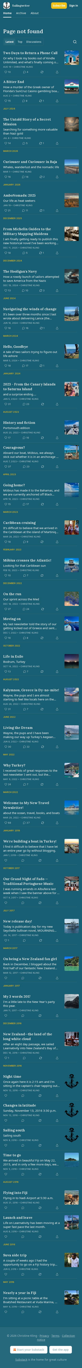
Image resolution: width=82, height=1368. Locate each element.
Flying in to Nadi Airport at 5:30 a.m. (28, 1198)
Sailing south (14, 1130)
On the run (12, 594)
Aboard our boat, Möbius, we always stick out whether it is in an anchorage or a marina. (31, 455)
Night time (12, 1076)
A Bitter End (13, 82)
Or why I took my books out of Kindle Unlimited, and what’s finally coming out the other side (31, 60)
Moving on (12, 619)
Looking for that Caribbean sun (24, 565)
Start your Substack (30, 1349)
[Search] (75, 42)
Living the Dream (18, 727)
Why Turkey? (14, 765)
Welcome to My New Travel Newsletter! (26, 805)
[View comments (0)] (22, 860)
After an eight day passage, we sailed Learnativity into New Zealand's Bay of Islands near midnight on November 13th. (29, 1046)
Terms (55, 1336)
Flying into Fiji (15, 1193)
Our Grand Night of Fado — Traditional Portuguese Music (28, 881)
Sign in (73, 5)
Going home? (14, 485)
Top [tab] (20, 42)
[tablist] (23, 42)
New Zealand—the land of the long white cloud (27, 1036)
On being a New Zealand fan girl (30, 959)
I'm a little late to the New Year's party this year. (29, 1004)
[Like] (5, 860)
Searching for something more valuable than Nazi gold (30, 131)
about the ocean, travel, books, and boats (31, 813)
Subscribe (59, 5)
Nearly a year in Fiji (19, 1293)
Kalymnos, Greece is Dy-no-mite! (31, 690)
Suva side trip (15, 1255)
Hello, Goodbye (15, 346)
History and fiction (19, 422)
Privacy (44, 1336)
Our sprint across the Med (21, 599)
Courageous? (14, 447)
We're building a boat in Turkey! (29, 841)
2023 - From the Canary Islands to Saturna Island (29, 386)
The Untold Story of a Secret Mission (27, 121)
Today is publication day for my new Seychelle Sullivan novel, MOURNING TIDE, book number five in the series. (28, 928)
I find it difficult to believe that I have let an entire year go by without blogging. (30, 848)
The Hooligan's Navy (20, 271)
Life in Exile (13, 656)
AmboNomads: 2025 (19, 195)
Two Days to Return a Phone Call (30, 53)
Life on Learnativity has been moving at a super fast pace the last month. (31, 1225)
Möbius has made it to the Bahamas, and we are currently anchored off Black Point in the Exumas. (31, 492)
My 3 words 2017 (16, 996)
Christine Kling (23, 66)
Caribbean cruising (19, 523)
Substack (21, 1359)
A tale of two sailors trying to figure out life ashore (30, 354)
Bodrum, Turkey (14, 662)
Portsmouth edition (16, 428)
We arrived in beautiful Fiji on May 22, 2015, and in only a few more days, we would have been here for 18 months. (29, 1162)
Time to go (12, 1155)
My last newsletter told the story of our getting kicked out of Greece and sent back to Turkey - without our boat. (30, 626)
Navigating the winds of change (30, 309)
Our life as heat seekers (19, 201)
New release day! (17, 921)
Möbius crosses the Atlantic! (27, 560)
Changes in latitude (19, 1105)
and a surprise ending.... (19, 394)
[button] (7, 13)
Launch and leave (17, 1217)
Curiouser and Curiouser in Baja (30, 162)
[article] (41, 62)
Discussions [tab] (33, 42)
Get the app (61, 1349)
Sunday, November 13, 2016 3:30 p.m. (29, 1111)
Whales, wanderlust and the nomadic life (31, 167)
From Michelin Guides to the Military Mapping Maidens (27, 231)
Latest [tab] (10, 42)
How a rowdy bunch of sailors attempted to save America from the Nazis (31, 279)
